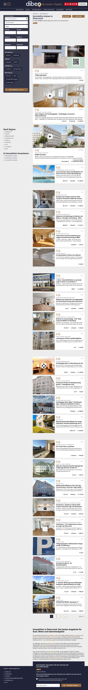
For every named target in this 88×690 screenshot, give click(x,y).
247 (65, 616)
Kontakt (7, 676)
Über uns (8, 672)
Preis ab (7, 29)
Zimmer (35, 637)
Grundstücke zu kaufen (11, 160)
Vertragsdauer (9, 52)
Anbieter (7, 59)
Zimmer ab (8, 44)
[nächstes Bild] (53, 174)
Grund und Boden (48, 9)
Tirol (6, 144)
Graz (44, 640)
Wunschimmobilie (58, 657)
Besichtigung (8, 72)
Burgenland (8, 132)
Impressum (8, 674)
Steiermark (8, 142)
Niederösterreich (9, 136)
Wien (6, 149)
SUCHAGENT (66, 16)
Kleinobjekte (60, 9)
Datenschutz (9, 680)
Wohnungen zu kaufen (11, 158)
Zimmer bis (20, 44)
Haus (79, 635)
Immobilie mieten (49, 651)
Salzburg (7, 140)
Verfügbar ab (8, 66)
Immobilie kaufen (50, 643)
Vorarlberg (8, 146)
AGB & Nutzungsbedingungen (14, 678)
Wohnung (73, 635)
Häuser (28, 9)
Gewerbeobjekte (36, 9)
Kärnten (7, 134)
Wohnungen (19, 9)
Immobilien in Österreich (54, 635)
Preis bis (19, 29)
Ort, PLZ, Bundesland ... (9, 16)
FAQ (6, 682)
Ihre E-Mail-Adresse (40, 682)
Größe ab (7, 37)
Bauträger (69, 9)
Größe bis (19, 37)
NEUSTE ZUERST (78, 16)
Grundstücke (53, 637)
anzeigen (16, 89)
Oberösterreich (9, 138)
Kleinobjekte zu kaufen (11, 156)
